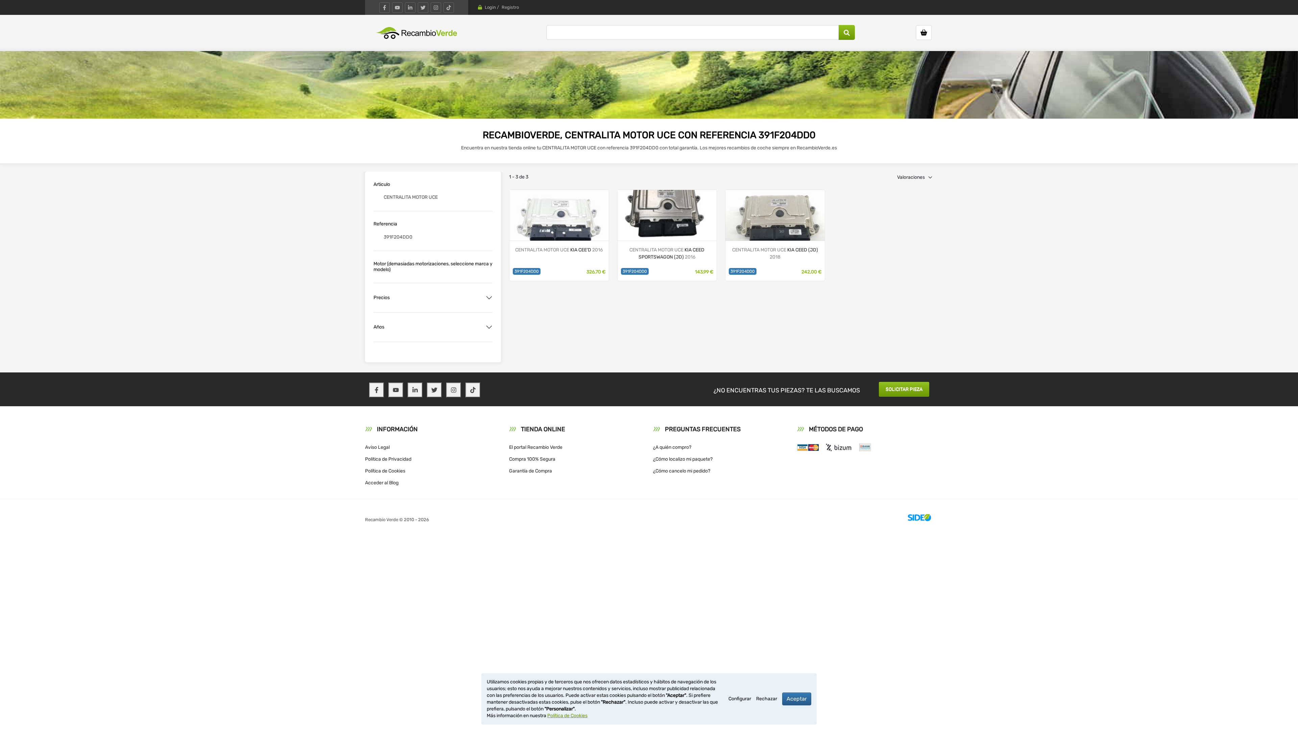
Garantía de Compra (530, 471)
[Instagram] (436, 7)
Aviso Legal (377, 447)
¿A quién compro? (672, 447)
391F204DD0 (526, 271)
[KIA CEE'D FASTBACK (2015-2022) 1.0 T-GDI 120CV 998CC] (559, 215)
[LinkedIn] (410, 7)
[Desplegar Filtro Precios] (489, 297)
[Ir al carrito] (924, 32)
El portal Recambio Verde (535, 447)
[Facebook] (384, 7)
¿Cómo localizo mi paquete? (683, 459)
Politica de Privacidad (388, 459)
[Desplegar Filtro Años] (489, 327)
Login (490, 7)
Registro (510, 7)
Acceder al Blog (382, 483)
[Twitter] (423, 7)
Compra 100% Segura (532, 459)
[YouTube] (397, 7)
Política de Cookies (385, 471)
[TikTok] (448, 7)
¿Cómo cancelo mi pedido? (681, 471)
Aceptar (797, 699)
